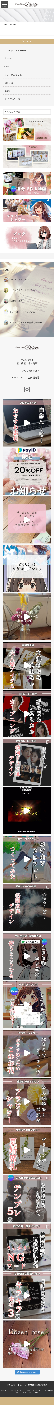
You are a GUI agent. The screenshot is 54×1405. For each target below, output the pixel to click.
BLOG (7, 91)
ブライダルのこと (13, 75)
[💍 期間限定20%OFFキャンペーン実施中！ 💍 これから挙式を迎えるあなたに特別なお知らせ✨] (27, 471)
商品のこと (10, 58)
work (7, 66)
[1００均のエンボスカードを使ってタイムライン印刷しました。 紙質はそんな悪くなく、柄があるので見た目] (27, 956)
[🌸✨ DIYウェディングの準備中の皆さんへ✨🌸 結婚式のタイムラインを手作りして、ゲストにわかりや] (27, 1004)
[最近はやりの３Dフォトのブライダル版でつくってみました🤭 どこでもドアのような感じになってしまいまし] (27, 859)
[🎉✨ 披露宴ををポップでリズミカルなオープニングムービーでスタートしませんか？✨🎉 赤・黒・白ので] (27, 713)
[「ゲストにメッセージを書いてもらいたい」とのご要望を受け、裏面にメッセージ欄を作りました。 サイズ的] (27, 519)
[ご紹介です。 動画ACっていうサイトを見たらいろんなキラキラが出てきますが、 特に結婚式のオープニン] (27, 423)
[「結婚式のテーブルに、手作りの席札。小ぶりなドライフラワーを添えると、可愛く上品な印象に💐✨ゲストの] (27, 616)
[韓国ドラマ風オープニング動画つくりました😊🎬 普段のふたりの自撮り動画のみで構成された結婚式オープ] (27, 762)
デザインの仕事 (12, 99)
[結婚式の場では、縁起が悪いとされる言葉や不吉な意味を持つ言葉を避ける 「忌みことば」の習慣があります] (27, 1247)
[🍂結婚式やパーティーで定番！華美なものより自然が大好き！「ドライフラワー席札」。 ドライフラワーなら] (27, 665)
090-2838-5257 (30, 370)
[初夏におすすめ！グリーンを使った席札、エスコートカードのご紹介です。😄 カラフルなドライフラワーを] (27, 1150)
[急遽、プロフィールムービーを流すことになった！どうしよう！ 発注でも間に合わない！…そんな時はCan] (27, 568)
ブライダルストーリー (15, 50)
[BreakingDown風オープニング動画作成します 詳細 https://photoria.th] (27, 810)
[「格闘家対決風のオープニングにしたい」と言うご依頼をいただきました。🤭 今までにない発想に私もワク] (27, 907)
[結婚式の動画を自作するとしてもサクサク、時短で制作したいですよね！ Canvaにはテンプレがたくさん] (27, 1198)
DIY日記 (8, 83)
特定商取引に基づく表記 (37, 1385)
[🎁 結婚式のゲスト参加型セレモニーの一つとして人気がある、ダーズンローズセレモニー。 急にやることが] (27, 1344)
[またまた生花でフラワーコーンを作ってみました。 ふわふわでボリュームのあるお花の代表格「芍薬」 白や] (27, 1053)
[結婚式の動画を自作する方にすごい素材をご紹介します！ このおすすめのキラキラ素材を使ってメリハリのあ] (27, 1295)
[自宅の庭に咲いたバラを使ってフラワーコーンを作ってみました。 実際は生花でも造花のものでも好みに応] (27, 1101)
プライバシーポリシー (16, 1385)
